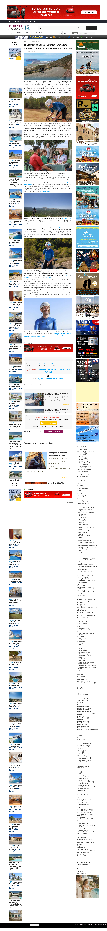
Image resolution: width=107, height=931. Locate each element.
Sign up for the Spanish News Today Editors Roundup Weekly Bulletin (50, 364)
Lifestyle (46, 33)
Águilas (46, 28)
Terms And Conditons (78, 924)
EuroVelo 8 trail (66, 218)
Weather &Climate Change (20, 33)
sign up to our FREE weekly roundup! (51, 379)
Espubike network (45, 191)
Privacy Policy (87, 924)
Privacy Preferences (34, 925)
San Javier (82, 28)
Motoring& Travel (39, 33)
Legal (92, 924)
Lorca (64, 28)
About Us (96, 924)
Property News (56, 33)
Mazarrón (77, 28)
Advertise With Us (102, 924)
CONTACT (14, 21)
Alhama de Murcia (53, 28)
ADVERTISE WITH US (21, 21)
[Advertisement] (87, 392)
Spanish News (67, 33)
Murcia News (11, 33)
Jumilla (60, 28)
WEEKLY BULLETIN (31, 21)
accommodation (58, 228)
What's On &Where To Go (29, 33)
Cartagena (27, 277)
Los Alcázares (70, 28)
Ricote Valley (48, 277)
